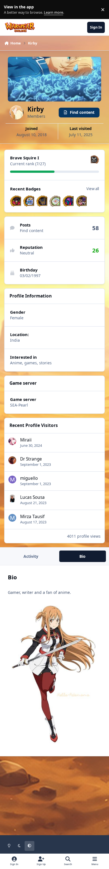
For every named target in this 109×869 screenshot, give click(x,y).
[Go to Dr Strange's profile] (12, 460)
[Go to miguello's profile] (12, 479)
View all (92, 188)
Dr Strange (31, 459)
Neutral (27, 253)
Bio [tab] (82, 556)
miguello (29, 478)
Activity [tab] (30, 556)
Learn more (11, 9)
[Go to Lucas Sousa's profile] (12, 498)
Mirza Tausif (32, 516)
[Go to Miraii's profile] (12, 441)
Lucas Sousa (32, 497)
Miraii (26, 440)
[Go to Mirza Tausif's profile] (12, 518)
